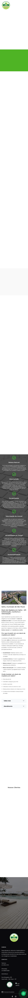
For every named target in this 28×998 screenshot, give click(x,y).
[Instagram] (15, 996)
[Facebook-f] (12, 996)
